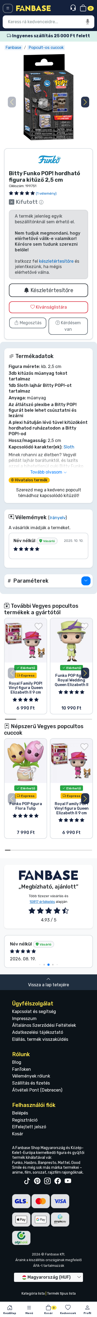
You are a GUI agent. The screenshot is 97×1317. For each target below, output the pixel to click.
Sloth (69, 447)
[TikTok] (27, 1181)
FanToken (21, 1069)
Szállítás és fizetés (31, 1083)
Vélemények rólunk (31, 1076)
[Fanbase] (33, 8)
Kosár (17, 1133)
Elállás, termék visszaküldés (40, 1039)
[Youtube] (68, 1181)
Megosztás (30, 322)
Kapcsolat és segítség (34, 1011)
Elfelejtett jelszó (29, 1126)
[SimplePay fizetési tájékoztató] (60, 1219)
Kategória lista (33, 1293)
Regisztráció (24, 1120)
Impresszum (24, 1018)
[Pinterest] (37, 1181)
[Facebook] (57, 1181)
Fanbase (13, 47)
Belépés (20, 1113)
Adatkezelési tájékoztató (37, 1032)
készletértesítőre (56, 261)
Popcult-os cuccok (46, 47)
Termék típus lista (61, 1293)
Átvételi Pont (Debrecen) (37, 1090)
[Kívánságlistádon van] (38, 626)
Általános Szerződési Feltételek (44, 1025)
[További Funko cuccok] (49, 159)
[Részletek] (86, 580)
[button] (85, 102)
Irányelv (57, 517)
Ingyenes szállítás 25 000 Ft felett (50, 35)
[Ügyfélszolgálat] (73, 8)
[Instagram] (47, 1181)
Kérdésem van (70, 326)
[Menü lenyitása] (8, 8)
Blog (16, 1062)
